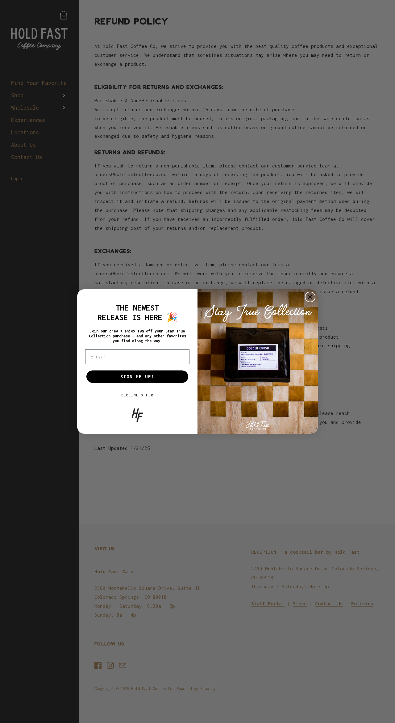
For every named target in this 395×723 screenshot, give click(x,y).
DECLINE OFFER (137, 395)
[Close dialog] (310, 297)
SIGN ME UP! (137, 376)
